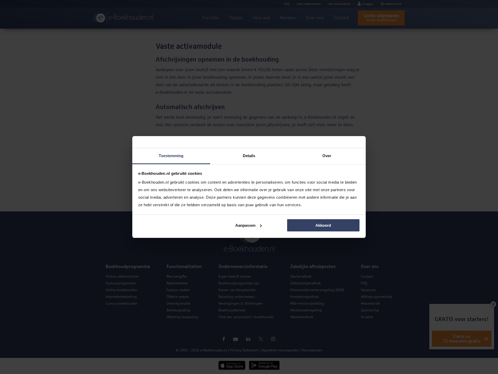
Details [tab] (249, 155)
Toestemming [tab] (171, 155)
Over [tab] (326, 155)
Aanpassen (245, 225)
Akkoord (323, 225)
